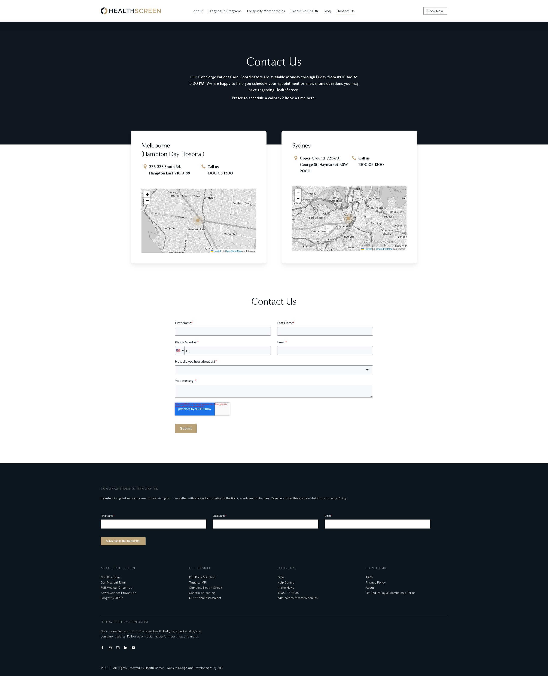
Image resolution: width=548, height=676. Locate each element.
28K (220, 668)
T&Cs (369, 577)
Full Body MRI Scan (203, 577)
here (311, 98)
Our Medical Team (113, 582)
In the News (286, 587)
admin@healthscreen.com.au (298, 598)
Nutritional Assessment (205, 598)
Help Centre (286, 582)
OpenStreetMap (233, 251)
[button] (199, 220)
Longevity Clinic (112, 598)
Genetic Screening (202, 593)
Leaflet (217, 251)
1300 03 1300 (220, 173)
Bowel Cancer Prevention (118, 593)
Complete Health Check (205, 587)
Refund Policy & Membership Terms (390, 593)
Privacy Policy (336, 498)
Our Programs (110, 577)
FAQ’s (281, 577)
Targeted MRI (198, 582)
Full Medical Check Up (116, 587)
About (370, 587)
